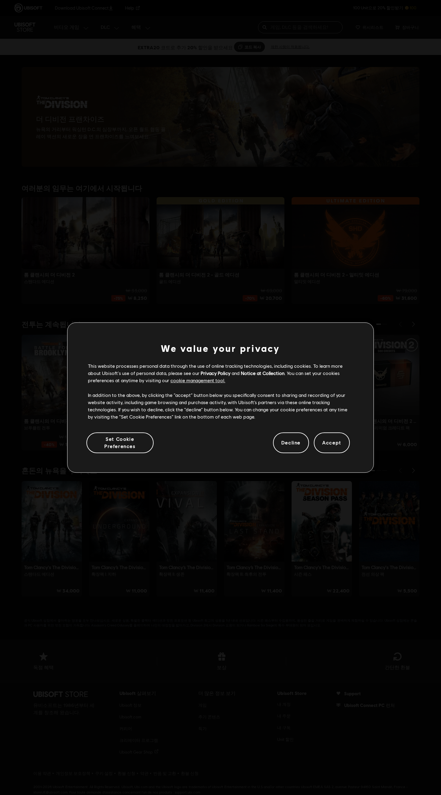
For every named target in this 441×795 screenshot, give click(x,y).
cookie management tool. (197, 380)
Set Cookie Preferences (120, 442)
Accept (331, 443)
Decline (291, 443)
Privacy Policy (215, 373)
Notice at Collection (262, 373)
